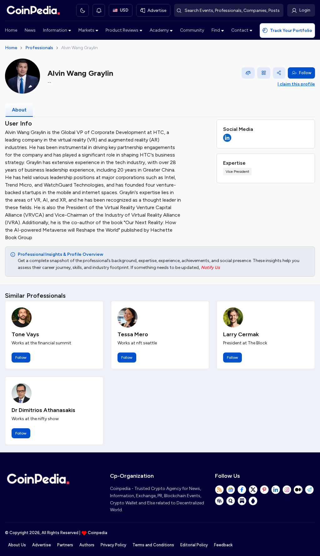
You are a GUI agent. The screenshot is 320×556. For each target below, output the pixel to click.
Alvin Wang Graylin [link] (79, 47)
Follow (305, 72)
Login (304, 10)
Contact (239, 30)
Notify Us (210, 267)
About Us (17, 545)
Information (55, 30)
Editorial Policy (194, 545)
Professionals (39, 47)
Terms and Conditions (153, 545)
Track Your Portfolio (291, 30)
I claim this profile (296, 84)
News (30, 30)
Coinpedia (97, 532)
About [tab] (19, 110)
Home (11, 30)
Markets (86, 30)
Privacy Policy (113, 545)
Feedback (223, 545)
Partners (65, 545)
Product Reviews (122, 30)
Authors (86, 545)
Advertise (41, 545)
